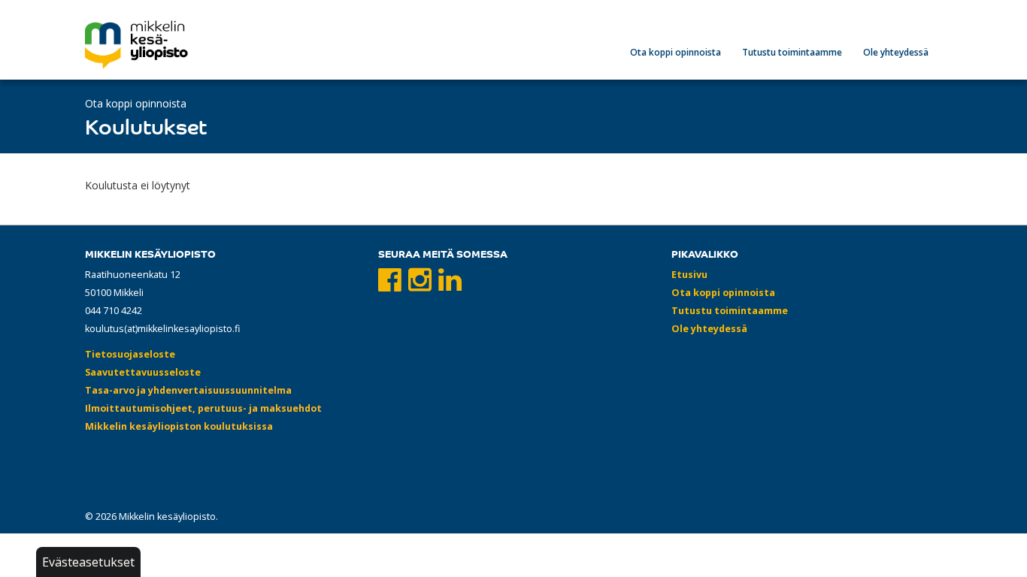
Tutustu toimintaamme (792, 52)
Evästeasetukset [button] (88, 562)
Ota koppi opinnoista (675, 52)
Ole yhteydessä (896, 52)
